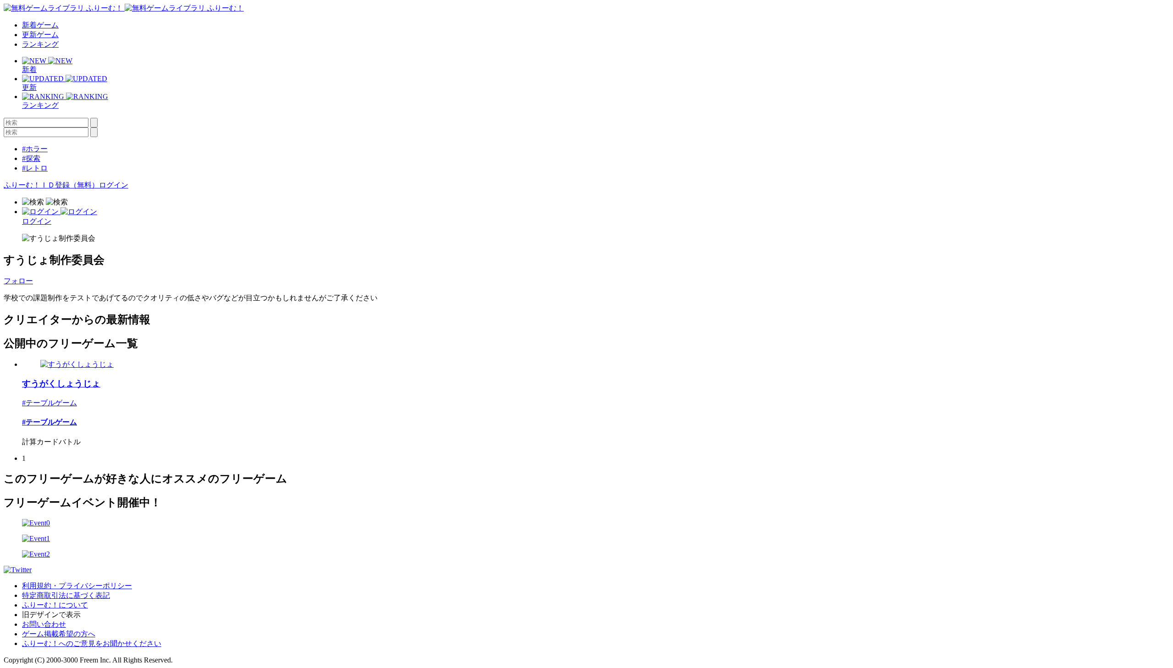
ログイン (113, 185)
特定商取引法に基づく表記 (66, 595)
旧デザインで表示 (51, 614)
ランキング (40, 44)
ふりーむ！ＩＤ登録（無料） (51, 185)
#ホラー (35, 149)
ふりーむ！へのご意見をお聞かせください (91, 643)
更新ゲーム (40, 35)
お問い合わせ (44, 624)
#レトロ (35, 168)
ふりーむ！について (55, 605)
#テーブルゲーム (49, 403)
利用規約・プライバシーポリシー (77, 586)
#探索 (31, 158)
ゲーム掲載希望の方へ (58, 634)
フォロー (18, 281)
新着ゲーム (40, 25)
